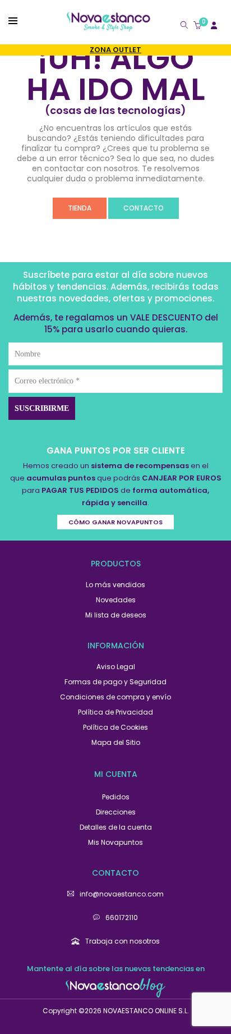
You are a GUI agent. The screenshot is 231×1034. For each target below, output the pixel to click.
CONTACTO (143, 208)
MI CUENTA (115, 774)
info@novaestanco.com (122, 894)
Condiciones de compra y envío (115, 697)
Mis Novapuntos (115, 842)
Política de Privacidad (115, 712)
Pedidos (116, 797)
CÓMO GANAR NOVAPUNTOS (115, 522)
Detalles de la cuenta (116, 827)
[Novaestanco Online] (108, 26)
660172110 (121, 917)
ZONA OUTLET (115, 49)
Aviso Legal (115, 666)
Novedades (116, 600)
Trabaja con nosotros (122, 941)
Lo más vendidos (115, 584)
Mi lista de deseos (115, 615)
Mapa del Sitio (115, 742)
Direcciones (116, 812)
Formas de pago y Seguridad (115, 682)
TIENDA (79, 208)
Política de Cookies (115, 727)
